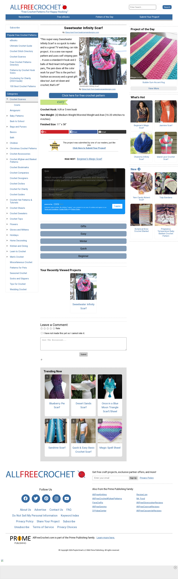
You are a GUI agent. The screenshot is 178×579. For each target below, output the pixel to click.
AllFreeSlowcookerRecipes (149, 502)
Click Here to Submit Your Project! (89, 148)
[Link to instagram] (56, 498)
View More (153, 88)
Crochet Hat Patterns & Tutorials (21, 201)
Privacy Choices (67, 527)
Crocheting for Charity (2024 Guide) (20, 79)
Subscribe (15, 27)
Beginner (83, 256)
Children (14, 143)
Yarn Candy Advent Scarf (141, 199)
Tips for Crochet (18, 284)
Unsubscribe (21, 527)
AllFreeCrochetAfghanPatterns (107, 498)
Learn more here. (106, 537)
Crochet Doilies (17, 183)
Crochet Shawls (17, 208)
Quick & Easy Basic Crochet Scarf (83, 449)
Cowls (17, 105)
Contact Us (56, 509)
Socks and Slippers (19, 278)
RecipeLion (141, 494)
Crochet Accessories (20, 154)
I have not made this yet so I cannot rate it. (64, 333)
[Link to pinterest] (46, 498)
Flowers (14, 224)
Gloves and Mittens (19, 229)
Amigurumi (15, 110)
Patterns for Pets (18, 267)
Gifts (83, 226)
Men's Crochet (17, 257)
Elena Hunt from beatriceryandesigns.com (82, 32)
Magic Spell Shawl (109, 447)
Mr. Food (140, 498)
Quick (83, 248)
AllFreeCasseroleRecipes (148, 510)
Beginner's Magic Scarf (89, 159)
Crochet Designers (19, 178)
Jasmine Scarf (165, 125)
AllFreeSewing (99, 506)
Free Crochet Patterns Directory (20, 63)
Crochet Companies (19, 172)
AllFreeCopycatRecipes (147, 506)
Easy (83, 233)
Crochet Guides (17, 194)
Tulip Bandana (166, 198)
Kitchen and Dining (19, 246)
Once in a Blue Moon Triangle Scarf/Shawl (110, 407)
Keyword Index (70, 515)
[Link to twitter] (36, 498)
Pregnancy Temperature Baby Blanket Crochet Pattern (166, 232)
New (133, 169)
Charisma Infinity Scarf (141, 158)
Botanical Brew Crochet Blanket (141, 230)
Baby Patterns (17, 116)
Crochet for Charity (19, 189)
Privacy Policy (24, 521)
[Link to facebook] (25, 498)
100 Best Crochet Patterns (23, 86)
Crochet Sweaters (18, 213)
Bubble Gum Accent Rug (154, 82)
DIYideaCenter (99, 510)
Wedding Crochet (18, 289)
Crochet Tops (16, 219)
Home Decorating (18, 240)
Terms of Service (43, 527)
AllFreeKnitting (99, 494)
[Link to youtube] (67, 498)
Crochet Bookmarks (19, 167)
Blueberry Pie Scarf (57, 405)
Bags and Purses (18, 126)
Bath (12, 137)
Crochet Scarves (18, 56)
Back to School (17, 121)
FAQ (68, 509)
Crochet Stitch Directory (21, 51)
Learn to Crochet (18, 251)
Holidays (14, 235)
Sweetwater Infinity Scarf (83, 306)
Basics (13, 132)
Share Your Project (48, 521)
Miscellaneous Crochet (21, 262)
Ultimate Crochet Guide (21, 46)
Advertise (40, 509)
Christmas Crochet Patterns (23, 148)
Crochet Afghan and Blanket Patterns (23, 160)
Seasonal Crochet (18, 273)
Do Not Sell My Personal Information (34, 515)
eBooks (13, 40)
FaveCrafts (97, 502)
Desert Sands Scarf (83, 405)
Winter (83, 241)
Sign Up (133, 478)
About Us (25, 509)
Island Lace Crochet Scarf (166, 158)
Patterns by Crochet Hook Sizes (22, 71)
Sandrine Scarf (56, 447)
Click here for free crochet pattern (83, 95)
